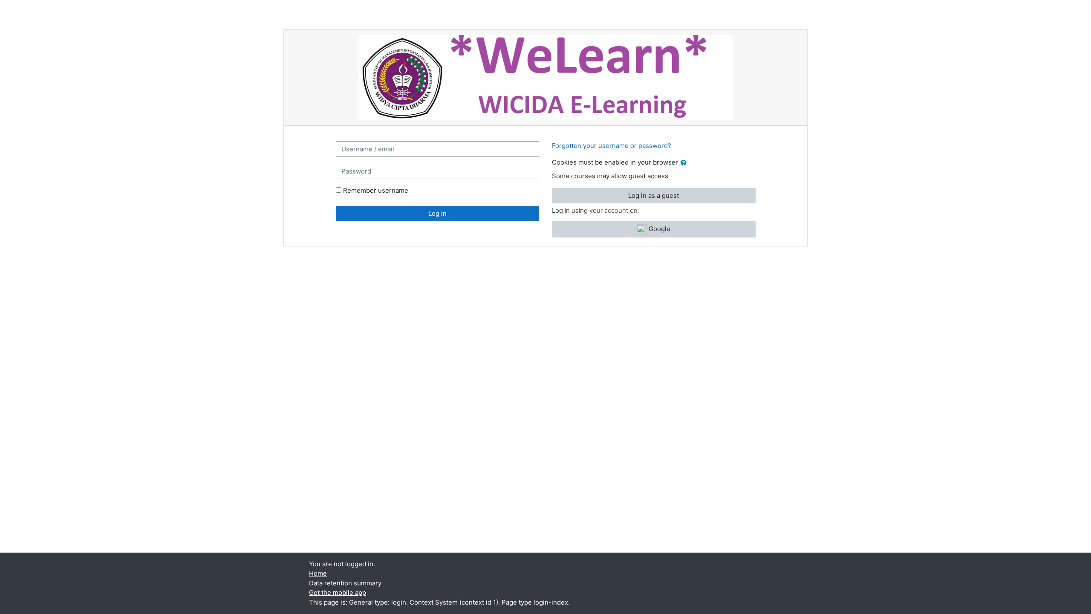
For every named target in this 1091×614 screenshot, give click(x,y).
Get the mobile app (337, 592)
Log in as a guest (653, 195)
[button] (685, 163)
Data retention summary (345, 583)
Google (658, 229)
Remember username (375, 190)
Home (318, 573)
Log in (437, 213)
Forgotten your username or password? (611, 146)
